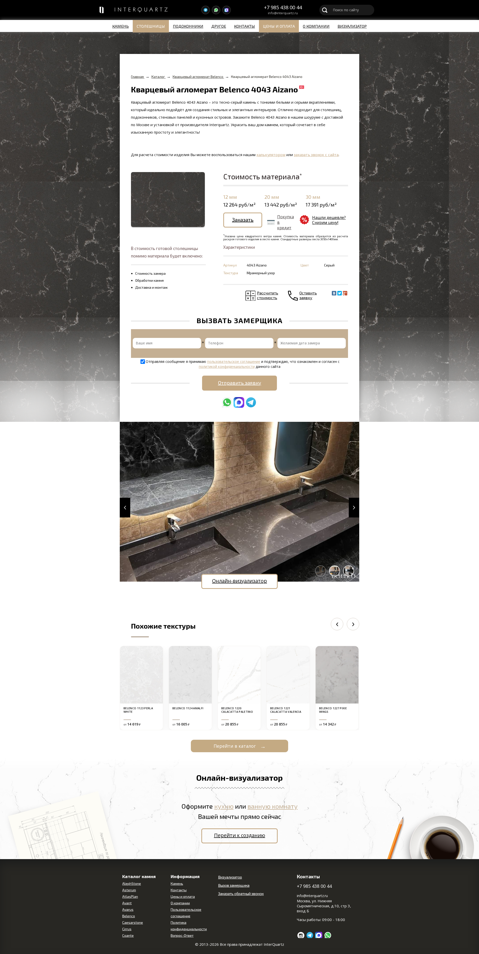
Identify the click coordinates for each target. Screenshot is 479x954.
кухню (224, 806)
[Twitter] (339, 293)
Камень (120, 26)
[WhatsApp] (216, 10)
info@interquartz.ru (283, 13)
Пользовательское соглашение (186, 912)
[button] (125, 507)
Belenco (128, 916)
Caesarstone (132, 922)
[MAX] (226, 10)
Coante (128, 935)
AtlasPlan (130, 896)
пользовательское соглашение (233, 361)
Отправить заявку (239, 383)
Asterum (129, 890)
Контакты (244, 26)
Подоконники (188, 26)
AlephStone (131, 883)
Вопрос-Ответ (182, 935)
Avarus (127, 909)
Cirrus (126, 929)
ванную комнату (272, 806)
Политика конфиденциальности (189, 925)
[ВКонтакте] (334, 293)
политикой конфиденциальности (227, 366)
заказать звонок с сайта (316, 154)
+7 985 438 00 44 (283, 7)
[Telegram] (205, 10)
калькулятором (270, 154)
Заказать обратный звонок (241, 893)
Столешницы (151, 26)
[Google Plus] (345, 293)
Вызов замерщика (233, 885)
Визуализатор (352, 26)
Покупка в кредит (285, 222)
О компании (316, 26)
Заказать (242, 220)
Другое (218, 26)
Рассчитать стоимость (267, 295)
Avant (127, 903)
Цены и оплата (279, 26)
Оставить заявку (308, 295)
